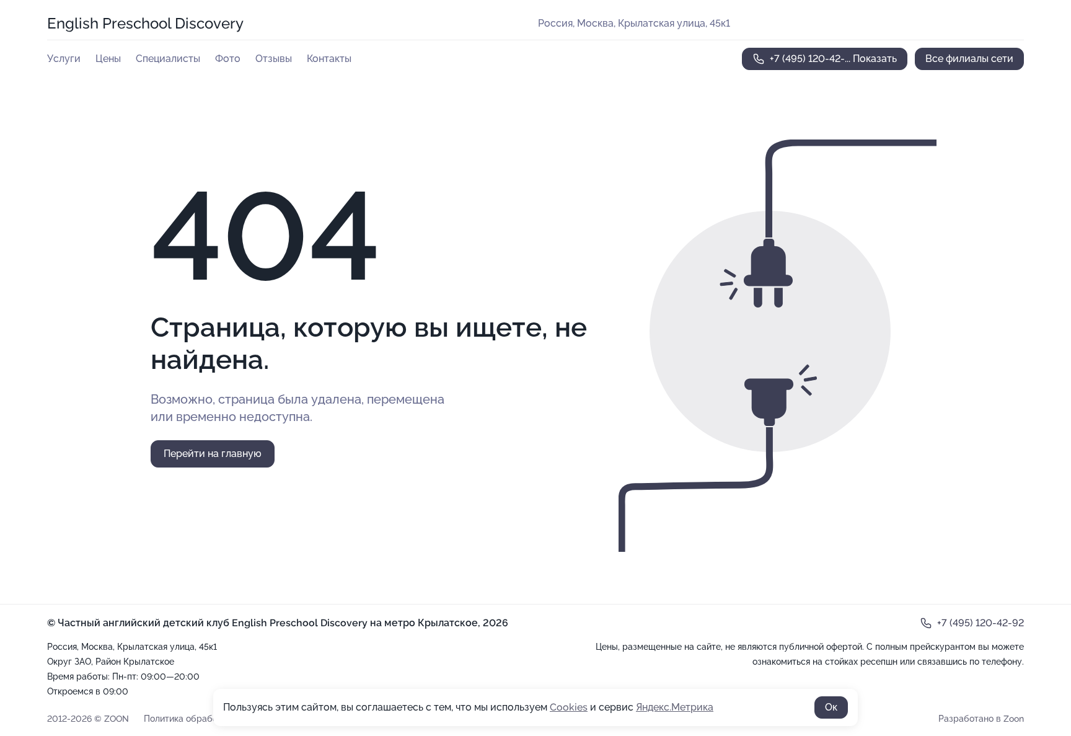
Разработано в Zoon (981, 719)
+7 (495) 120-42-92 (980, 623)
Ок (831, 707)
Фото (227, 58)
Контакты (329, 58)
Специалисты (168, 58)
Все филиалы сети (969, 58)
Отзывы (273, 58)
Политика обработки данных (204, 719)
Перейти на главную (213, 453)
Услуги (64, 58)
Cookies (569, 707)
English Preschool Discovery (145, 23)
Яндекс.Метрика (674, 707)
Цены (108, 58)
